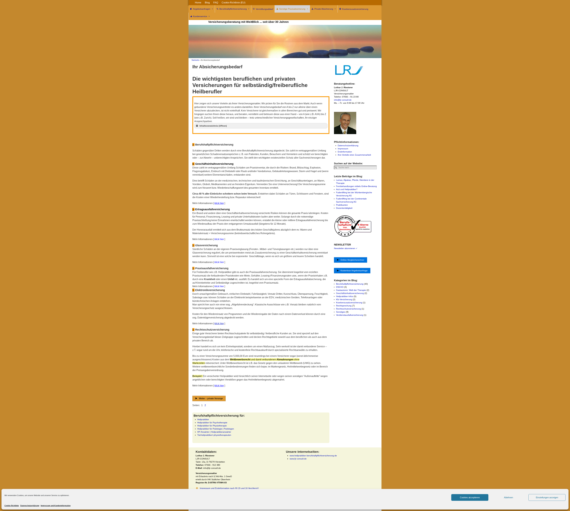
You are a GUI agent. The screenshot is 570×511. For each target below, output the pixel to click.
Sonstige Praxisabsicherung (292, 9)
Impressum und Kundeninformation (56, 506)
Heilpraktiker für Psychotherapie (212, 422)
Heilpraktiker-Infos (344, 296)
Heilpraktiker (203, 419)
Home (198, 2)
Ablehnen (508, 497)
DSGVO (339, 287)
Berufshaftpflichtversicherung (233, 9)
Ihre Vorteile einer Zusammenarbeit (354, 155)
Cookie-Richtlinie (11, 506)
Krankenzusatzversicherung (349, 302)
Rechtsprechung (344, 305)
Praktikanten (342, 205)
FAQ (215, 2)
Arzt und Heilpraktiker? (346, 189)
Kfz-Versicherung (344, 299)
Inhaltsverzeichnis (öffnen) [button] (213, 126)
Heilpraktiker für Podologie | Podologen (215, 429)
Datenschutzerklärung (29, 506)
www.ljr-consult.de (298, 459)
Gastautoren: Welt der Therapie (351, 290)
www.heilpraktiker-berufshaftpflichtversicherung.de (313, 455)
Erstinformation (345, 152)
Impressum (343, 148)
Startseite (195, 60)
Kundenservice (200, 16)
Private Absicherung (323, 9)
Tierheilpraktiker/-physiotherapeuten (214, 435)
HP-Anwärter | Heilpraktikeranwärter (214, 432)
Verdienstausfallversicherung (349, 315)
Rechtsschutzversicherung (348, 309)
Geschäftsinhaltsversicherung (350, 293)
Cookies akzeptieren (470, 497)
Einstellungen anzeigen (547, 497)
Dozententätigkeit (344, 208)
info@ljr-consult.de (343, 100)
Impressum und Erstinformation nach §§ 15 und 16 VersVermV (229, 488)
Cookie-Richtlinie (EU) (233, 2)
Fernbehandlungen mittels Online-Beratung (356, 186)
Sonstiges (340, 312)
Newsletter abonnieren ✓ (346, 248)
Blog (207, 2)
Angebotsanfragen (201, 9)
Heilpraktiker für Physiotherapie (212, 425)
